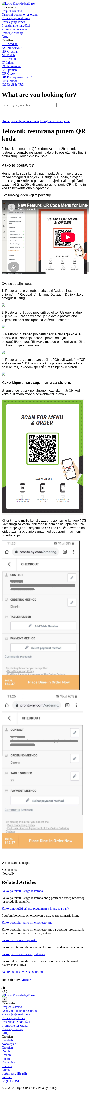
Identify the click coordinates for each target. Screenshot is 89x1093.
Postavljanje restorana (25, 121)
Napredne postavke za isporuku (22, 971)
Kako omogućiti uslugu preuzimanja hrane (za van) (35, 908)
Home (6, 121)
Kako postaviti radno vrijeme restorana (27, 922)
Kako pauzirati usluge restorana (22, 891)
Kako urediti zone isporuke (19, 940)
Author (25, 979)
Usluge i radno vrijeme (55, 121)
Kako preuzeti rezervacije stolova (23, 954)
